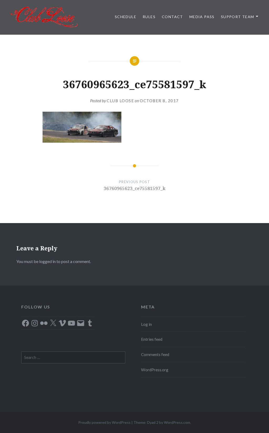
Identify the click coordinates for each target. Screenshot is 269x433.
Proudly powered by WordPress (104, 422)
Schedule (125, 16)
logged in (47, 261)
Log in (146, 324)
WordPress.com (177, 422)
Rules (149, 16)
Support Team (237, 16)
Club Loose (120, 100)
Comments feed (155, 354)
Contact (172, 16)
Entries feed (151, 339)
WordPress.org (154, 369)
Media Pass (202, 16)
